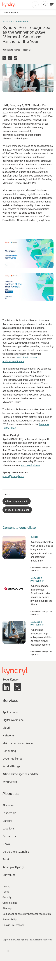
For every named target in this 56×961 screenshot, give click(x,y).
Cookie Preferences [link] (13, 925)
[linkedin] (6, 687)
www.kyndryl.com (30, 465)
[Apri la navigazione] (52, 4)
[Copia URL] (15, 58)
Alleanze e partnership (15, 22)
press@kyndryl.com (13, 476)
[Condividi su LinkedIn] (10, 58)
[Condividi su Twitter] (4, 58)
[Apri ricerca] (44, 4)
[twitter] (17, 687)
